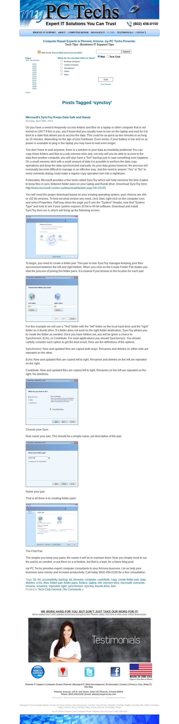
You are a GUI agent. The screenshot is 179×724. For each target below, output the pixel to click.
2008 (34, 89)
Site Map (88, 687)
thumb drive (102, 586)
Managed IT (78, 684)
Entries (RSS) (57, 53)
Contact (124, 684)
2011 (34, 82)
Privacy (133, 684)
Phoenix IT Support (34, 684)
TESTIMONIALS (125, 32)
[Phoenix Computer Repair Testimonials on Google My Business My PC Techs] (64, 676)
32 (34, 579)
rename (30, 586)
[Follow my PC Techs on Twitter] (89, 676)
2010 (34, 84)
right (64, 586)
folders (83, 582)
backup (63, 579)
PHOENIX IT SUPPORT (44, 32)
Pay (140, 684)
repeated (54, 586)
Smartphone (69, 68)
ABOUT (62, 32)
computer (90, 579)
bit (70, 579)
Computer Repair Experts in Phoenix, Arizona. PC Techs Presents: (89, 41)
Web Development (95, 684)
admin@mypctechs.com (104, 694)
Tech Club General (49, 589)
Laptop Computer (71, 65)
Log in (27, 92)
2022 (34, 66)
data (143, 579)
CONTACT (141, 32)
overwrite (139, 582)
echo (39, 582)
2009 (34, 86)
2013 (34, 78)
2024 (34, 64)
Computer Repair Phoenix (58, 684)
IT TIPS (111, 32)
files (46, 582)
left (100, 582)
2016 (34, 74)
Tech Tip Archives (32, 60)
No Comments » (73, 589)
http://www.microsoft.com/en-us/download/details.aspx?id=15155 (66, 187)
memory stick (111, 582)
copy (114, 579)
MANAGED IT (98, 32)
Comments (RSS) (75, 53)
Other (66, 75)
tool (113, 586)
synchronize (75, 586)
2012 (34, 80)
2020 (34, 70)
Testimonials (112, 684)
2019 (34, 72)
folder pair (56, 582)
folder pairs (71, 582)
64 (39, 579)
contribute (103, 579)
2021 (34, 68)
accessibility (49, 579)
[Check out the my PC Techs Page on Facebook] (115, 676)
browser (78, 579)
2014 (34, 76)
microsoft (126, 582)
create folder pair (128, 579)
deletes (30, 582)
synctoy (89, 586)
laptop (92, 582)
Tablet (66, 71)
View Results (106, 84)
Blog (146, 684)
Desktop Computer (72, 61)
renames (42, 586)
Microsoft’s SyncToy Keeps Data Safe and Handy (58, 117)
